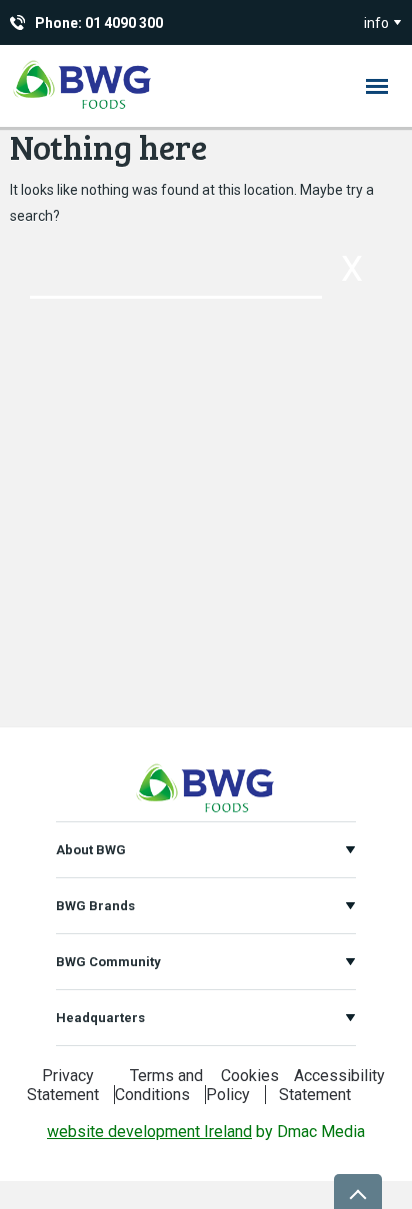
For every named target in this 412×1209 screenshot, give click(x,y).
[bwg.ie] (83, 108)
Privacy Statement (63, 1085)
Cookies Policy (242, 1085)
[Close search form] (352, 269)
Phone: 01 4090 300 (99, 23)
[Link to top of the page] (358, 1191)
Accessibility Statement (332, 1085)
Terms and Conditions (159, 1085)
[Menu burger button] (377, 86)
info (376, 23)
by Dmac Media (206, 1131)
